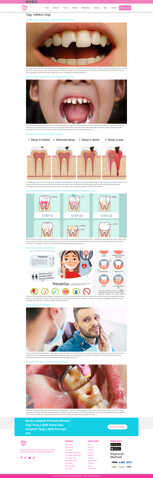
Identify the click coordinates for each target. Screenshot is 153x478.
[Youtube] (29, 458)
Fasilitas (90, 450)
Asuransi (90, 452)
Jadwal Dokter (92, 460)
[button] (125, 1)
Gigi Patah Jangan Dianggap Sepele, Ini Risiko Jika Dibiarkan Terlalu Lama (50, 20)
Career (90, 466)
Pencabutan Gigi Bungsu (73, 455)
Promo (65, 8)
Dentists (74, 8)
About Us (56, 8)
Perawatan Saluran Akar (73, 452)
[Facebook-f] (21, 458)
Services (96, 8)
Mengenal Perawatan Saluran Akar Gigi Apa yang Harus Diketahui (47, 362)
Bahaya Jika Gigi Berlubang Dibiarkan (38, 305)
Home (47, 8)
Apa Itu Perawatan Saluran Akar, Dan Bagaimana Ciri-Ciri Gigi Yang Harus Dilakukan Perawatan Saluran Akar (60, 191)
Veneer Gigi (69, 450)
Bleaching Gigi (70, 466)
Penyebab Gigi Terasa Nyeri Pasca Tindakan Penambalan (44, 134)
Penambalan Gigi (70, 460)
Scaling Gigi (69, 447)
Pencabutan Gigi (70, 458)
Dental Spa (68, 463)
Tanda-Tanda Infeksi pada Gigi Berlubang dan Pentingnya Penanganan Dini (50, 77)
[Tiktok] (34, 458)
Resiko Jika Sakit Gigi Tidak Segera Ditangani (40, 248)
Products (90, 455)
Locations (114, 8)
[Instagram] (25, 458)
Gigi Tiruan (68, 444)
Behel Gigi (68, 468)
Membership (85, 8)
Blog (105, 8)
